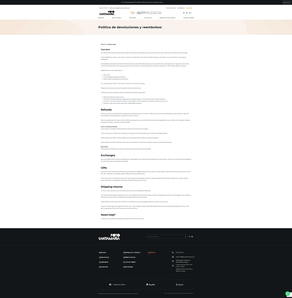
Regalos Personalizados (167, 17)
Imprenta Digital (188, 17)
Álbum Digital (116, 17)
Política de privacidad (176, 293)
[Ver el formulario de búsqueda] (183, 12)
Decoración (148, 17)
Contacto (189, 8)
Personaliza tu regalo (131, 252)
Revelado (101, 17)
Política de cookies (188, 293)
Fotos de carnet (171, 8)
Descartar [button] (287, 2)
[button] (287, 293)
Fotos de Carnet (129, 262)
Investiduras (180, 8)
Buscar (186, 236)
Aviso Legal (167, 293)
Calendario (132, 17)
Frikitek (136, 293)
